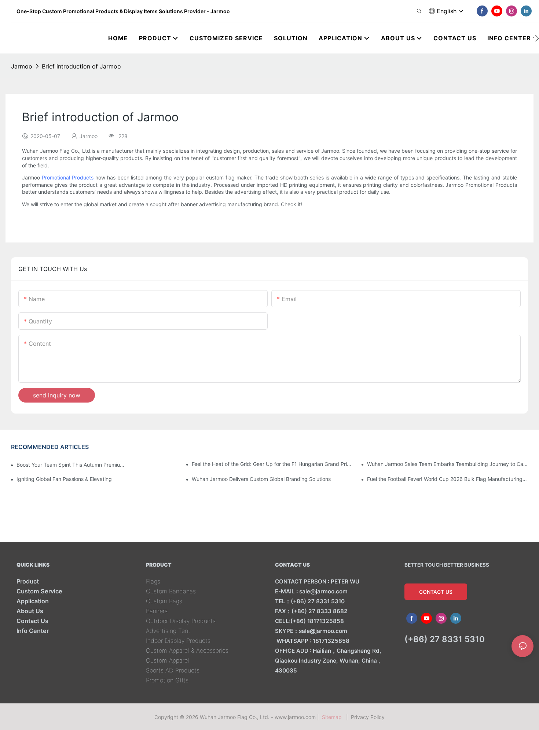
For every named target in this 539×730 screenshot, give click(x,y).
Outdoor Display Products (181, 621)
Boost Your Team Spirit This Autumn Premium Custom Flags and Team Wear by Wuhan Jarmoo (71, 465)
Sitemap (333, 717)
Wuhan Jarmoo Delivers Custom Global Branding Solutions (262, 479)
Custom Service (39, 591)
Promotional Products (68, 177)
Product (27, 581)
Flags (153, 581)
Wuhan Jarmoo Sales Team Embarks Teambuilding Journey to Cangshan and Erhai (447, 464)
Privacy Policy (368, 717)
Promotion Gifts (167, 680)
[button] (537, 38)
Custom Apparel (167, 660)
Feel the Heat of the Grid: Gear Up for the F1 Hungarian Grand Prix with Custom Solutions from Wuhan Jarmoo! (272, 464)
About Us (29, 611)
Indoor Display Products (178, 640)
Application (32, 601)
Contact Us (32, 621)
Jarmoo (21, 66)
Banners (157, 611)
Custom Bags (164, 601)
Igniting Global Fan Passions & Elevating (64, 479)
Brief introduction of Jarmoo (81, 66)
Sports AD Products (172, 670)
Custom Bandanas (171, 591)
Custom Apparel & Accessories (187, 650)
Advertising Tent (168, 630)
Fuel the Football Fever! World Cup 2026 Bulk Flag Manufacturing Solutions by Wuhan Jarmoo (447, 479)
